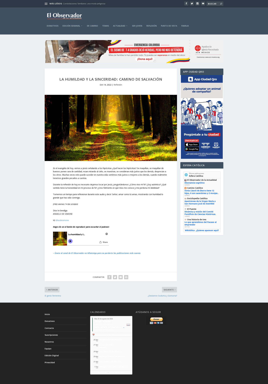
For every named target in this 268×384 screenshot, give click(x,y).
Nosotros (49, 341)
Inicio (47, 314)
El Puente (191, 209)
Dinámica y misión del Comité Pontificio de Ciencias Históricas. (200, 212)
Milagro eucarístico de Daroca (114, 366)
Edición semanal (71, 26)
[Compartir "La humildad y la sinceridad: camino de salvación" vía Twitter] (115, 277)
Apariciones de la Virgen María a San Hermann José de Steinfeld (200, 202)
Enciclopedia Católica (197, 198)
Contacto (49, 328)
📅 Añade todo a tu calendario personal (111, 334)
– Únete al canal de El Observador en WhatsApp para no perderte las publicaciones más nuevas (97, 253)
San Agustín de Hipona (111, 351)
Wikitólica (190, 230)
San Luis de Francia (103, 324)
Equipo (48, 348)
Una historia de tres (196, 219)
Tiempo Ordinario (102, 321)
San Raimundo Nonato (110, 361)
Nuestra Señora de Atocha (112, 356)
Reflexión (151, 26)
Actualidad (119, 26)
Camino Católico (195, 188)
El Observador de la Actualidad (202, 180)
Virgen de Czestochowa (111, 339)
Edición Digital (52, 355)
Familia (185, 26)
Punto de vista (169, 26)
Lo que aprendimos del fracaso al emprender (200, 223)
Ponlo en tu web (117, 372)
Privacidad (50, 362)
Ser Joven (137, 26)
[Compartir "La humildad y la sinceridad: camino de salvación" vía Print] (126, 277)
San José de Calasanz (104, 329)
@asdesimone (62, 220)
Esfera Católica (196, 176)
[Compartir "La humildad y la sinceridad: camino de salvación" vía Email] (120, 277)
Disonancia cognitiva (194, 182)
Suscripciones (51, 335)
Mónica (103, 347)
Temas (105, 26)
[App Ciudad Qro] (201, 117)
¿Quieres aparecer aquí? (207, 230)
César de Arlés (106, 344)
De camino (92, 26)
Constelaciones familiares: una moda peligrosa (84, 3)
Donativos (52, 26)
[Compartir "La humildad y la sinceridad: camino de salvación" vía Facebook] (109, 277)
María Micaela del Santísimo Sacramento (113, 327)
